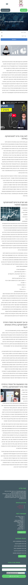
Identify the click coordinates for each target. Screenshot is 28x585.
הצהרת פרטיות (20, 506)
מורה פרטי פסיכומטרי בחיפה (20, 546)
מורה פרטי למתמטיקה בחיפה (20, 548)
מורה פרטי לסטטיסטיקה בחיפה (19, 541)
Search (14, 39)
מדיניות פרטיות (15, 573)
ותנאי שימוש (9, 573)
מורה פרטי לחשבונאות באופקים (19, 553)
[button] (7, 4)
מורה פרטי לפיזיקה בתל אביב (20, 550)
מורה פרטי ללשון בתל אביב (20, 543)
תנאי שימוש (21, 505)
